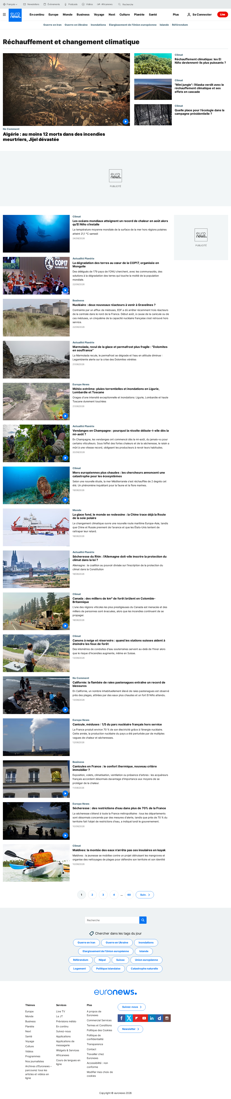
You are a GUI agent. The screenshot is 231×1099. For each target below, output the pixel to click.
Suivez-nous (63, 1031)
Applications (63, 1036)
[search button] (119, 4)
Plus (89, 1005)
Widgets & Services (67, 1050)
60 (129, 894)
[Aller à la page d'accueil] (15, 15)
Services (61, 1005)
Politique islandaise (108, 968)
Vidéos (29, 1051)
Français (11, 4)
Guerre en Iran (52, 24)
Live (222, 14)
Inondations (98, 24)
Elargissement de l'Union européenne (133, 24)
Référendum (180, 24)
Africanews (62, 1055)
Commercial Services (99, 1020)
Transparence (95, 1044)
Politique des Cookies (99, 1030)
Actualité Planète (83, 258)
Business (83, 14)
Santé (153, 14)
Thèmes (30, 1005)
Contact (91, 1049)
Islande (164, 24)
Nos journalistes (34, 1061)
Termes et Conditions (99, 1025)
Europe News (81, 384)
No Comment (11, 128)
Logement (79, 968)
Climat (179, 54)
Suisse (120, 959)
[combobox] (138, 4)
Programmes (32, 1056)
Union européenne (146, 959)
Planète (139, 14)
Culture (124, 14)
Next (112, 14)
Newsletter (129, 1028)
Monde (67, 14)
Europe (53, 14)
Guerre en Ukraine (76, 24)
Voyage (99, 14)
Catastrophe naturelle (144, 968)
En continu (37, 14)
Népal (102, 959)
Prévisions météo (66, 1021)
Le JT (59, 1016)
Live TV (60, 1011)
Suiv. (143, 894)
